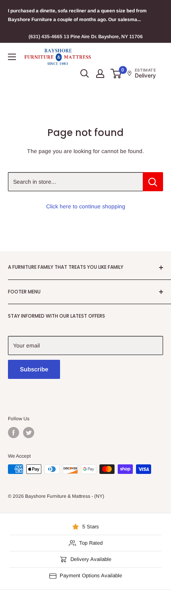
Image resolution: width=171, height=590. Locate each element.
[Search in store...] (153, 181)
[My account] (100, 73)
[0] (116, 73)
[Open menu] (12, 57)
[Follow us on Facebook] (13, 432)
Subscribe (34, 369)
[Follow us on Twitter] (28, 432)
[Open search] (84, 73)
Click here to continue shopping (85, 206)
